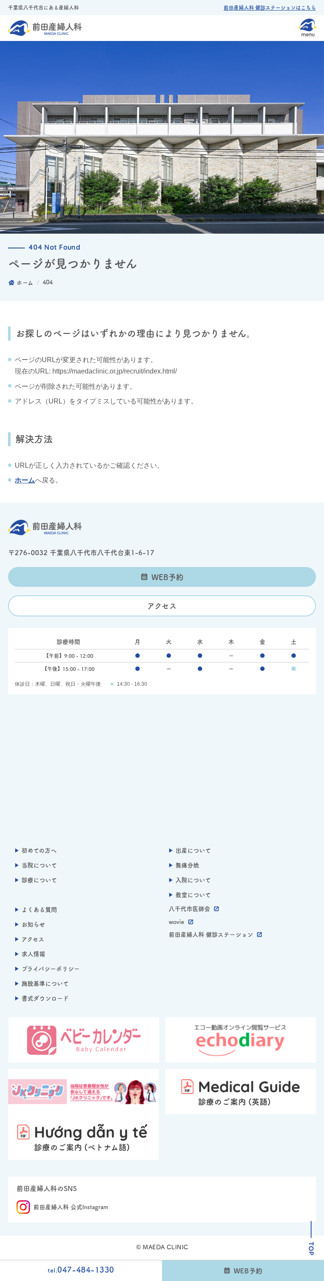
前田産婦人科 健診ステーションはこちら (270, 7)
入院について (193, 880)
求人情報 (33, 954)
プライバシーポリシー (51, 969)
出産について (193, 850)
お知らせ (33, 924)
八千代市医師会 (189, 909)
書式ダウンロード (45, 998)
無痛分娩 (187, 865)
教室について (193, 895)
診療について (39, 880)
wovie (176, 922)
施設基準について (45, 984)
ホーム (25, 480)
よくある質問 (39, 910)
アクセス (162, 606)
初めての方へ (39, 850)
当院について (39, 865)
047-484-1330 (81, 1269)
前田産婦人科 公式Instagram (70, 1207)
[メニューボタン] (308, 27)
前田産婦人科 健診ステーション (211, 935)
